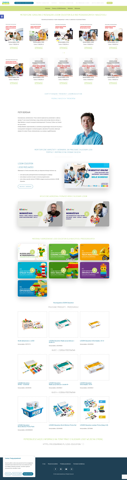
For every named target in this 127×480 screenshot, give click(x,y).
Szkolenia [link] (47, 8)
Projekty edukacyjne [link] (42, 2)
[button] (62, 52)
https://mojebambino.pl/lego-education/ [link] (62, 444)
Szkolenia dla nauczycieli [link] (24, 2)
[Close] (34, 456)
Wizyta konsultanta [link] (98, 2)
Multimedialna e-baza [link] (82, 2)
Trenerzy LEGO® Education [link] (59, 8)
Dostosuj (8, 473)
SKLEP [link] (109, 2)
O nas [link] (43, 464)
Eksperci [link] (54, 2)
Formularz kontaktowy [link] (79, 464)
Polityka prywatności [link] (65, 464)
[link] (2, 16)
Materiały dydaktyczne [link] (66, 2)
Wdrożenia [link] (77, 8)
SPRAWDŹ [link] (14, 47)
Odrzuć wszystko (17, 473)
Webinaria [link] (70, 8)
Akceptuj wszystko (28, 473)
